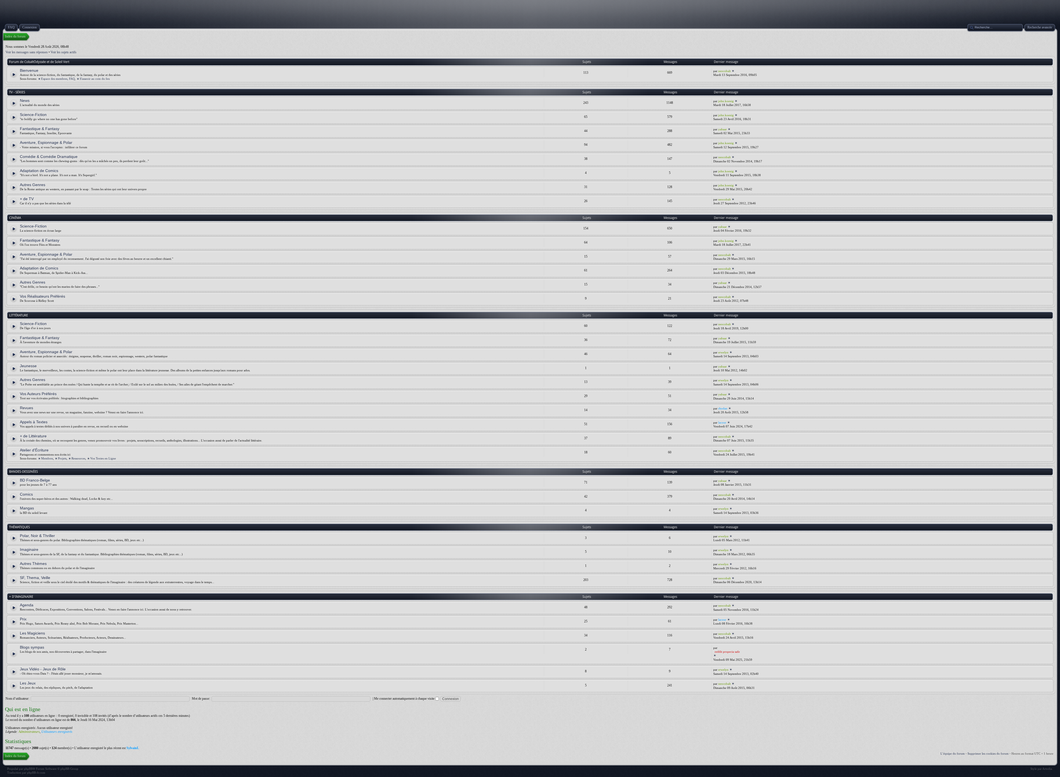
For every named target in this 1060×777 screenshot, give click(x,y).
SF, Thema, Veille (35, 577)
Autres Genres (32, 185)
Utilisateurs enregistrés (56, 732)
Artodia (1047, 768)
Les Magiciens (32, 633)
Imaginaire (29, 549)
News (25, 100)
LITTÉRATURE (18, 315)
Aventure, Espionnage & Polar (46, 142)
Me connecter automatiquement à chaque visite (404, 699)
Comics (26, 494)
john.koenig (726, 101)
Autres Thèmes (33, 563)
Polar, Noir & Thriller (37, 535)
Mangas (27, 508)
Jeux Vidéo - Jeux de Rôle (43, 669)
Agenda (26, 605)
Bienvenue (29, 70)
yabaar (722, 129)
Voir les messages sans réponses (27, 52)
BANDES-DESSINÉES (23, 472)
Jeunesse (28, 366)
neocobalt (724, 71)
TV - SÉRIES (17, 92)
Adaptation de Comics (39, 170)
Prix (23, 619)
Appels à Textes (33, 422)
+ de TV (27, 199)
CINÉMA (15, 218)
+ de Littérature (33, 436)
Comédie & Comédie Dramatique (49, 156)
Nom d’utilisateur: (17, 699)
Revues (26, 408)
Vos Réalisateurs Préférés (42, 296)
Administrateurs (29, 732)
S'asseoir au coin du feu (95, 78)
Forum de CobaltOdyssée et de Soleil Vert (39, 62)
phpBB (28, 768)
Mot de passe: (201, 699)
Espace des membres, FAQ (58, 78)
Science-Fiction (33, 114)
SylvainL (132, 748)
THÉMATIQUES (19, 527)
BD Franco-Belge (35, 480)
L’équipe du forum (952, 753)
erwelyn (723, 352)
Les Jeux (28, 683)
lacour (722, 422)
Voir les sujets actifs (63, 52)
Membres (47, 458)
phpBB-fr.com (36, 772)
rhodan (722, 408)
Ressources (78, 458)
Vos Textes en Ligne (103, 458)
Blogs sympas (32, 647)
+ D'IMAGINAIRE (21, 597)
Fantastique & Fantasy (39, 128)
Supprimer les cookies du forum (988, 753)
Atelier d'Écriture (34, 450)
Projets (62, 458)
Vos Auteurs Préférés (38, 394)
